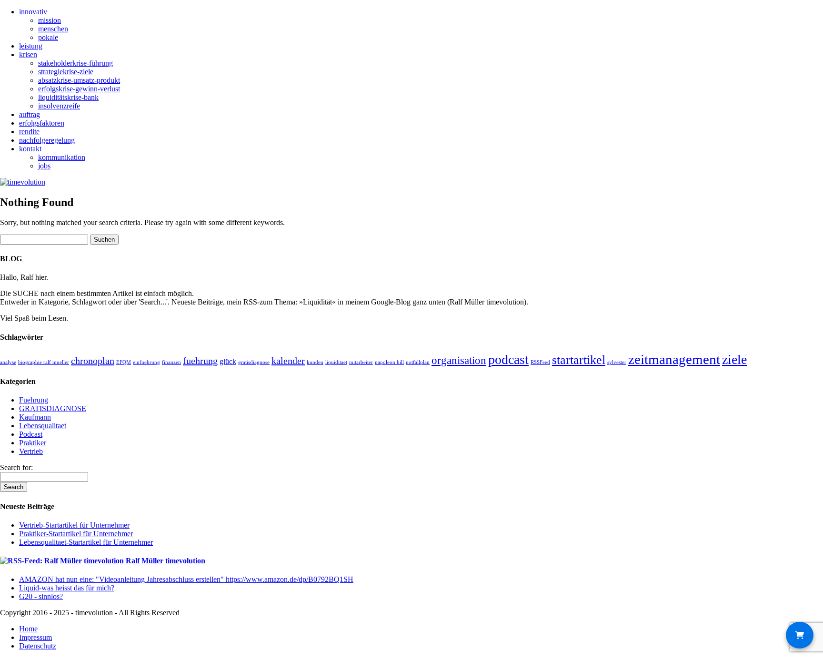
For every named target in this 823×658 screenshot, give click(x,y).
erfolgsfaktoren (41, 123)
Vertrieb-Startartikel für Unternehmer (74, 525)
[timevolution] (22, 182)
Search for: (16, 467)
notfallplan (418, 362)
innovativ (33, 12)
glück (228, 361)
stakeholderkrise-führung (75, 63)
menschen (53, 29)
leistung (30, 46)
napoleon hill (389, 362)
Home (28, 629)
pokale (48, 37)
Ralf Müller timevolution (165, 561)
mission (49, 20)
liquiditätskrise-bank (68, 97)
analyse (8, 362)
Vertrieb (31, 451)
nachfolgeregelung (47, 140)
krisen (28, 54)
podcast (508, 359)
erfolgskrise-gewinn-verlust (79, 89)
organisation (459, 360)
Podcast (30, 434)
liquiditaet (336, 362)
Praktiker (32, 443)
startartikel (578, 360)
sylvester (616, 362)
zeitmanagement (674, 359)
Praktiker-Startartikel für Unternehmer (76, 534)
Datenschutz (37, 646)
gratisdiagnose (254, 362)
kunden (315, 362)
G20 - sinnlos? (41, 596)
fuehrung (200, 360)
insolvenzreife (59, 106)
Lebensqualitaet (42, 426)
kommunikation (61, 157)
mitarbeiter (361, 362)
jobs (44, 166)
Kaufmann (35, 417)
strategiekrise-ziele (65, 72)
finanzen (171, 362)
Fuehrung (33, 400)
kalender (288, 360)
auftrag (29, 114)
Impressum (35, 637)
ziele (734, 359)
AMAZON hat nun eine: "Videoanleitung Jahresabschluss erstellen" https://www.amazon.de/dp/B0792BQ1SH (186, 579)
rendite (29, 132)
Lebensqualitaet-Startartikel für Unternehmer (86, 542)
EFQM (123, 362)
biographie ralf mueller (43, 362)
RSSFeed (540, 362)
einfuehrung (146, 362)
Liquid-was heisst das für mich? (66, 588)
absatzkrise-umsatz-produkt (79, 80)
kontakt (30, 149)
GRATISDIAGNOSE (52, 408)
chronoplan (92, 360)
